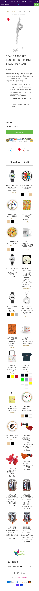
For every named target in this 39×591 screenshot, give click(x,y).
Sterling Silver (12, 126)
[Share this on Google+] (23, 150)
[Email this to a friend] (28, 150)
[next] (31, 31)
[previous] (7, 31)
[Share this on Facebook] (15, 150)
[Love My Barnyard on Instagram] (21, 573)
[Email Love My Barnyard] (24, 573)
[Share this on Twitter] (10, 150)
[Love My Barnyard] (19, 4)
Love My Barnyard (21, 578)
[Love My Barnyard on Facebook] (14, 573)
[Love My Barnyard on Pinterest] (18, 573)
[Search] (32, 4)
